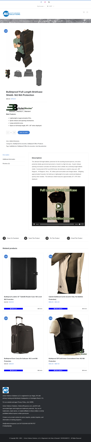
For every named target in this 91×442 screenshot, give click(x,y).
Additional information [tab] (9, 159)
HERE (31, 402)
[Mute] (80, 224)
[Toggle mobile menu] (87, 12)
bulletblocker (13, 146)
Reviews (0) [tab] (6, 163)
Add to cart (24, 132)
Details (40, 308)
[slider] (57, 224)
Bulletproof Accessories (20, 143)
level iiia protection (41, 146)
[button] (58, 206)
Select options (58, 308)
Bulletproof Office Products (35, 143)
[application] (58, 206)
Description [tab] (6, 155)
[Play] (34, 224)
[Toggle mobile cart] (84, 12)
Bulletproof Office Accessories (26, 146)
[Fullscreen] (82, 224)
